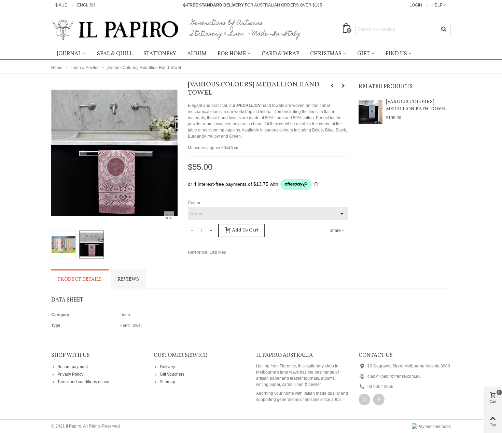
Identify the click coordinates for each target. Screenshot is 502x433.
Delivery (167, 366)
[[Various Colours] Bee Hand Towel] (332, 86)
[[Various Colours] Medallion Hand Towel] (169, 216)
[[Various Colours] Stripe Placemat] (343, 86)
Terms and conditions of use (83, 381)
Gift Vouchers (172, 374)
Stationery (159, 54)
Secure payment (72, 366)
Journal (69, 54)
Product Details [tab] (80, 279)
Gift (363, 54)
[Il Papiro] (116, 29)
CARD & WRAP (280, 54)
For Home (232, 54)
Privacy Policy (70, 374)
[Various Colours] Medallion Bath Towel (416, 105)
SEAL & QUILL (115, 54)
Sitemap (167, 381)
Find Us (396, 54)
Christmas (325, 54)
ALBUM (197, 54)
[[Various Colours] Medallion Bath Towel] (370, 112)
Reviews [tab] (128, 279)
